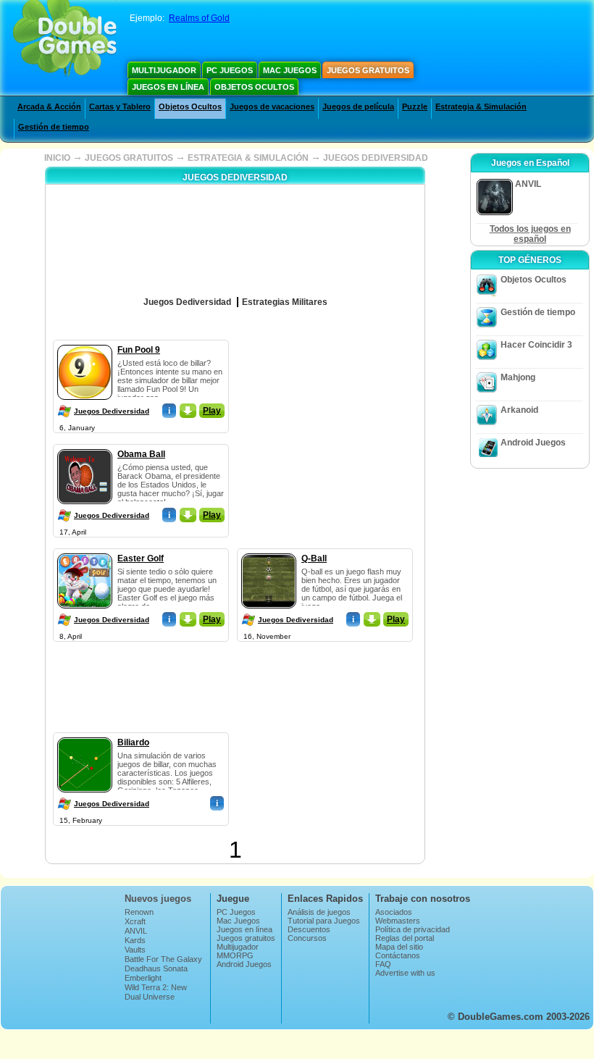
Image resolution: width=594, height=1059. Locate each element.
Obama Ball (141, 454)
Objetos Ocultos (254, 87)
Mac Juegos (290, 70)
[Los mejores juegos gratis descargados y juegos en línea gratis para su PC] (65, 40)
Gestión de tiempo (53, 126)
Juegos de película (358, 106)
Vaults (135, 949)
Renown (139, 912)
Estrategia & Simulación (481, 106)
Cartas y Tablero (120, 106)
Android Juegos (533, 443)
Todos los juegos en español (530, 234)
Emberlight (143, 978)
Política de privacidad (412, 929)
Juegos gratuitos (368, 70)
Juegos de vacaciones (272, 106)
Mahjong (518, 377)
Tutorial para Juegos (324, 920)
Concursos (307, 938)
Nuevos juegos (158, 898)
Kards (135, 940)
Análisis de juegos (319, 912)
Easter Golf (140, 558)
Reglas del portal (404, 938)
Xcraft (135, 921)
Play (212, 411)
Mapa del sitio (399, 946)
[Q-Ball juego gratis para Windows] (268, 550)
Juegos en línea (168, 87)
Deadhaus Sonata (156, 968)
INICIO (57, 158)
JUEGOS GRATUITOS (129, 158)
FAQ (383, 964)
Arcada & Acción (49, 106)
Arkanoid (519, 410)
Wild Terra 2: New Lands (156, 991)
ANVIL (136, 930)
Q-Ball (314, 558)
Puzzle (414, 106)
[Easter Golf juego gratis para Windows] (84, 550)
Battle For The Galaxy (163, 959)
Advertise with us (405, 972)
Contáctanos (397, 955)
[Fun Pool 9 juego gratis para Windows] (84, 342)
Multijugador (164, 70)
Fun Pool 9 (138, 350)
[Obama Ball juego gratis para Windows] (84, 446)
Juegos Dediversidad (111, 411)
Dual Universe (150, 996)
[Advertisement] (350, 430)
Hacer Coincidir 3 (536, 345)
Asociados (393, 912)
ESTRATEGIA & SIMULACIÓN (248, 158)
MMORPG (235, 955)
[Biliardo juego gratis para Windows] (84, 734)
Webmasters (397, 920)
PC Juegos (229, 70)
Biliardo (133, 742)
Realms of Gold (199, 18)
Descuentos (309, 929)
